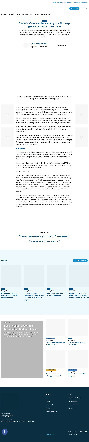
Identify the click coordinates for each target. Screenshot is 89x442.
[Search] (82, 8)
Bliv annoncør (76, 2)
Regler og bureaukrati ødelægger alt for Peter (54, 375)
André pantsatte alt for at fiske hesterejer (56, 294)
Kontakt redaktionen (58, 2)
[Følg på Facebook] (86, 8)
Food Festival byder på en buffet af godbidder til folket (21, 327)
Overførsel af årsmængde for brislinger (77, 344)
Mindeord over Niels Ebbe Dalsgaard (77, 375)
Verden (36, 14)
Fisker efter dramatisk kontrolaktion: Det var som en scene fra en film (79, 295)
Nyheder (4, 14)
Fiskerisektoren (27, 14)
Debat (18, 14)
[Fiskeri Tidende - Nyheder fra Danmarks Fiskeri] (22, 8)
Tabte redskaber (52, 241)
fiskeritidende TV (46, 14)
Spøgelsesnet (36, 241)
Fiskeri (11, 14)
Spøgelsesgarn (61, 237)
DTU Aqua (47, 237)
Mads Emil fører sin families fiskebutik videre (55, 344)
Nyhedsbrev (84, 2)
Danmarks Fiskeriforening (30, 237)
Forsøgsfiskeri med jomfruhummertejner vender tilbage (9, 295)
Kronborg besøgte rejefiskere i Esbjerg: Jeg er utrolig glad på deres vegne (34, 296)
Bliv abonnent (68, 2)
